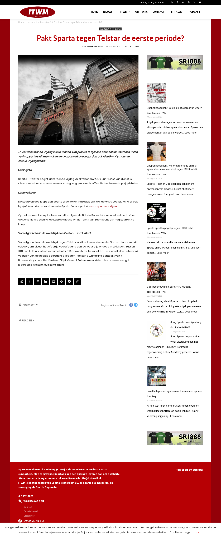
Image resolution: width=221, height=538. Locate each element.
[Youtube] (200, 2)
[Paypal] (188, 2)
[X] (194, 2)
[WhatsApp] (21, 281)
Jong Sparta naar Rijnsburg (185, 322)
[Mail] (183, 2)
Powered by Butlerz (189, 470)
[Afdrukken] (61, 281)
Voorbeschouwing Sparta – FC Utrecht (169, 286)
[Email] (53, 281)
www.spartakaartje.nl (103, 206)
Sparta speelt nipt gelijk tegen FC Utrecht (170, 228)
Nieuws (108, 11)
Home (94, 11)
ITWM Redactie (95, 46)
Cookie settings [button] (180, 532)
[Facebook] (177, 2)
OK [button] (197, 532)
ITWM (123, 11)
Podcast (194, 11)
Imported (32, 22)
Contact (158, 11)
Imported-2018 (47, 22)
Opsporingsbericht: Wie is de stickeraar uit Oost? (174, 107)
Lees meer (191, 133)
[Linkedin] (45, 281)
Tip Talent (176, 11)
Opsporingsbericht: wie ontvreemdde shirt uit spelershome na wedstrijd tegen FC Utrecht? (172, 167)
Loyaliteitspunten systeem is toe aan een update (174, 391)
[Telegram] (69, 281)
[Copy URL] (77, 281)
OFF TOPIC (141, 11)
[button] (172, 2)
